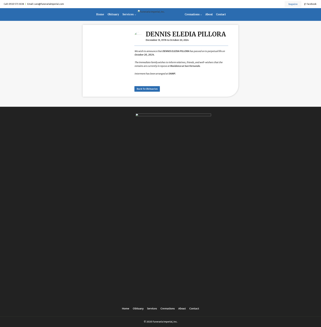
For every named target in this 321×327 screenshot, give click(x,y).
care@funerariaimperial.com (49, 4)
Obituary (113, 14)
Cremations (167, 308)
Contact (221, 14)
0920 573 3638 (16, 4)
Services (152, 308)
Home (100, 14)
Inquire (293, 4)
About (209, 14)
